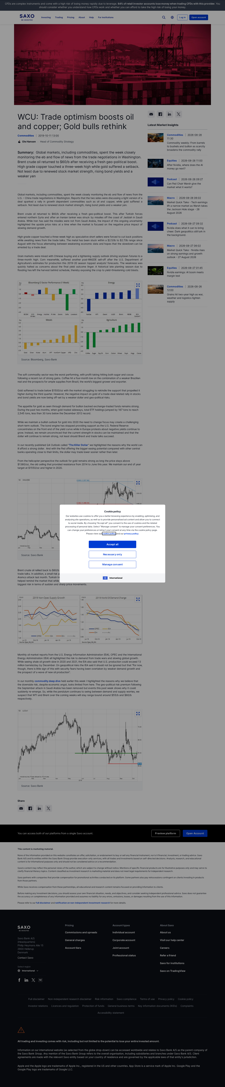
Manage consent (112, 564)
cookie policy (109, 533)
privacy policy (131, 533)
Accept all (113, 544)
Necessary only (112, 554)
